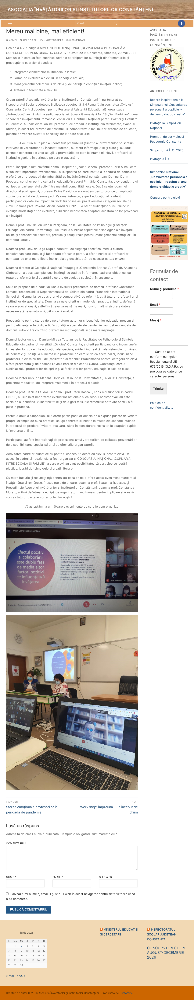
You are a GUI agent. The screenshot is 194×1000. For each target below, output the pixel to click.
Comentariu (16, 843)
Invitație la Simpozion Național (165, 125)
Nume (11, 877)
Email (57, 877)
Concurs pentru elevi (165, 197)
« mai (10, 976)
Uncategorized (53, 40)
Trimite (158, 388)
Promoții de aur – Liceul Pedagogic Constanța (167, 139)
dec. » (21, 976)
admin (13, 40)
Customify (126, 993)
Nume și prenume (164, 289)
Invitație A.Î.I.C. (160, 159)
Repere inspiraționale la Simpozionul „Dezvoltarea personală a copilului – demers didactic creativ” (168, 107)
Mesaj (155, 320)
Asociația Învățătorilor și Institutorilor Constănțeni (80, 9)
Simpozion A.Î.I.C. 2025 (167, 150)
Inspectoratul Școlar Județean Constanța (161, 934)
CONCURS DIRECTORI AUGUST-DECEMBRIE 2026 (166, 953)
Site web (105, 877)
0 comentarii (77, 40)
